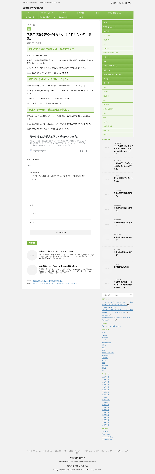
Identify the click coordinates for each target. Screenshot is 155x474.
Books (104, 332)
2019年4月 (105, 387)
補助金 (105, 91)
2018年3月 (105, 420)
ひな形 (104, 340)
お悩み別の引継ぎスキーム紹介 (47, 17)
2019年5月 (105, 384)
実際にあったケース (47, 13)
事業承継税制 (107, 126)
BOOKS (105, 135)
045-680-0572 (121, 3)
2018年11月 (106, 400)
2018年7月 (105, 410)
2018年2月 (105, 422)
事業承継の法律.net (33, 8)
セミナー (106, 130)
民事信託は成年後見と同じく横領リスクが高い (56, 251)
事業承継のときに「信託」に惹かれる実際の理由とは (59, 266)
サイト (32, 222)
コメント (33, 179)
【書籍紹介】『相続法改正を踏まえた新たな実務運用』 (123, 166)
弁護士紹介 (80, 13)
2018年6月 (105, 412)
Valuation (105, 337)
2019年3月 (105, 389)
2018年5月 (105, 415)
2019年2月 (105, 392)
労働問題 (106, 48)
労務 (104, 113)
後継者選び (106, 104)
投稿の (106, 434)
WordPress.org (107, 439)
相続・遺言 (106, 35)
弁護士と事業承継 (108, 109)
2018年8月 (105, 407)
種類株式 (106, 40)
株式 (104, 100)
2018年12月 (106, 397)
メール (32, 214)
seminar (104, 335)
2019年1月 (105, 395)
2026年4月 (105, 377)
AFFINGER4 (97, 470)
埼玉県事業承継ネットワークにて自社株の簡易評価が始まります (123, 284)
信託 (30, 165)
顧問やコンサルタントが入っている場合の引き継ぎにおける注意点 (56, 283)
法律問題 (64, 13)
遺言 (104, 87)
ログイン (105, 431)
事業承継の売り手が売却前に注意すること (48, 281)
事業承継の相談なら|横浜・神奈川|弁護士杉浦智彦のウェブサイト (77, 461)
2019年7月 (105, 379)
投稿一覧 (80, 17)
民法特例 (106, 96)
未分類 (104, 360)
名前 (32, 205)
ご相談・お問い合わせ (114, 13)
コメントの (107, 437)
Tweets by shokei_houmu (111, 326)
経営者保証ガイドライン (111, 53)
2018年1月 (105, 425)
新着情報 (105, 358)
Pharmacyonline (107, 307)
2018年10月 (106, 402)
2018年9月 (105, 405)
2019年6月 (105, 382)
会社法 (105, 122)
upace (112, 320)
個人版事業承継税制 (121, 267)
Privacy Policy (63, 17)
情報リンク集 (30, 17)
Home (30, 13)
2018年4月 (105, 417)
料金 (97, 13)
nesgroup (105, 315)
